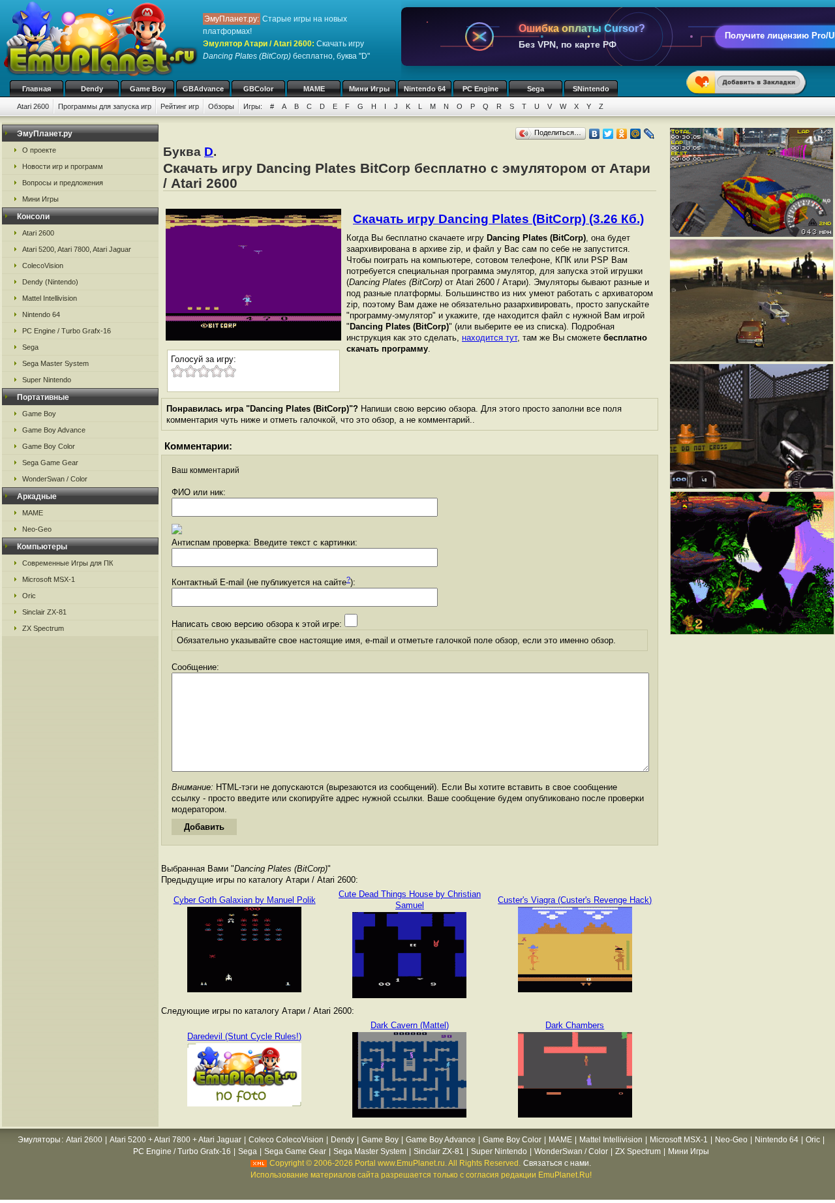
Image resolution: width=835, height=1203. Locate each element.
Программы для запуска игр (104, 106)
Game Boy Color (48, 446)
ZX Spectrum (43, 628)
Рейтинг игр (179, 106)
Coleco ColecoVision (286, 1139)
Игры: (252, 106)
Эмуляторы (39, 1139)
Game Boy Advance (53, 430)
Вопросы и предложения (62, 183)
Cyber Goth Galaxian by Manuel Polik (245, 900)
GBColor (258, 89)
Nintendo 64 (425, 89)
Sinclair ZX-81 (44, 612)
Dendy (92, 89)
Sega (535, 89)
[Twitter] (608, 133)
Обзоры (221, 106)
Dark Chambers (574, 1025)
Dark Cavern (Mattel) (410, 1025)
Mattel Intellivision (49, 298)
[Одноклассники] (622, 133)
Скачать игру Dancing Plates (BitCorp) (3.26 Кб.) (498, 219)
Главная (36, 89)
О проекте (39, 150)
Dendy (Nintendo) (50, 282)
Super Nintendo (46, 380)
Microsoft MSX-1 (48, 579)
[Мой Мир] (636, 133)
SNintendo (591, 89)
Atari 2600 (33, 106)
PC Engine (480, 89)
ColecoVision (42, 265)
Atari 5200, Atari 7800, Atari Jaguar (76, 249)
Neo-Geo (37, 529)
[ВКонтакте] (594, 133)
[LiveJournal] (649, 133)
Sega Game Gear (50, 462)
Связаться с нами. (557, 1163)
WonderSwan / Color (54, 479)
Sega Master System (55, 363)
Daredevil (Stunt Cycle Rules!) (244, 1036)
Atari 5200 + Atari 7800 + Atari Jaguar (175, 1139)
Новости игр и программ (62, 166)
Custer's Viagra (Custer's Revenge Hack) (575, 900)
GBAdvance (203, 89)
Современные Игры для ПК (67, 563)
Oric (29, 596)
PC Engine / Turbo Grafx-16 (66, 331)
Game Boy (148, 89)
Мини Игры (369, 89)
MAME (314, 89)
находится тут (489, 338)
